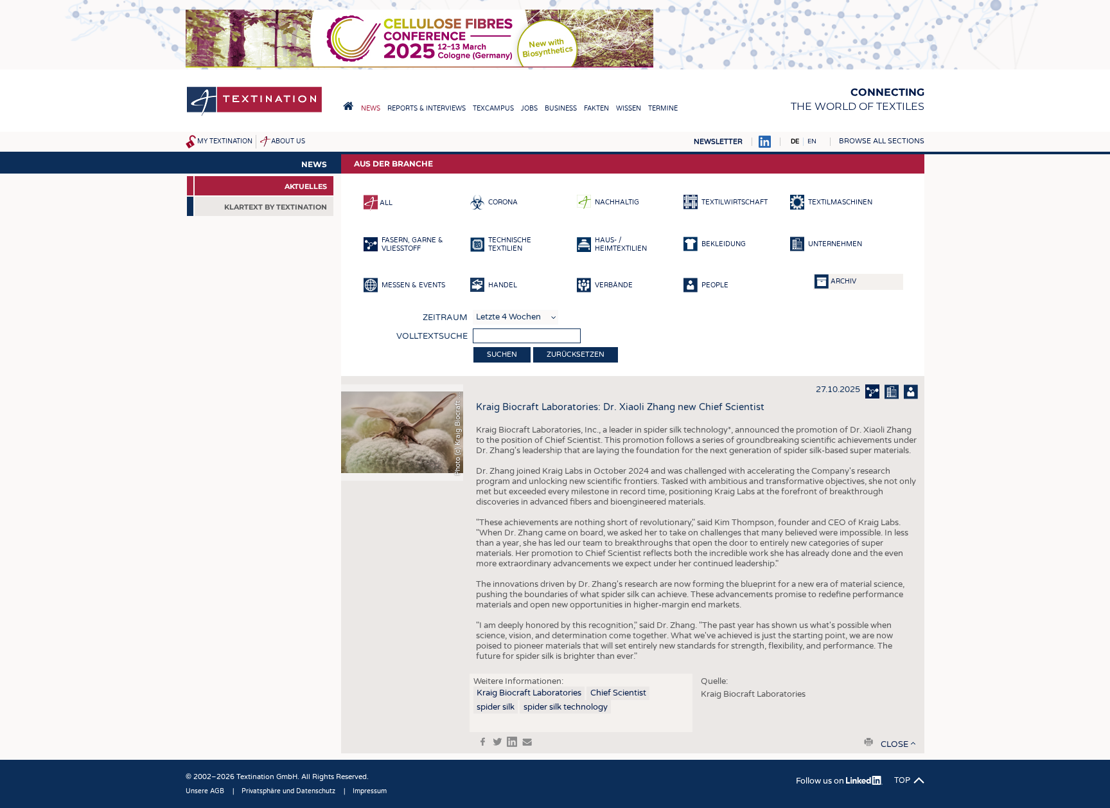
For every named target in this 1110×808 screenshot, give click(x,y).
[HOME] (348, 106)
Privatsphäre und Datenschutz (288, 791)
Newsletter (718, 142)
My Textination (224, 141)
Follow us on (821, 781)
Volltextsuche (432, 336)
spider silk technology (566, 707)
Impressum (370, 791)
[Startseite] (254, 115)
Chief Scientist (618, 693)
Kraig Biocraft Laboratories (529, 693)
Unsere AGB (205, 791)
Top (902, 780)
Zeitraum (445, 317)
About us (288, 141)
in (512, 742)
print (868, 742)
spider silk (496, 707)
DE (795, 141)
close (894, 744)
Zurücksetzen (575, 354)
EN (811, 141)
